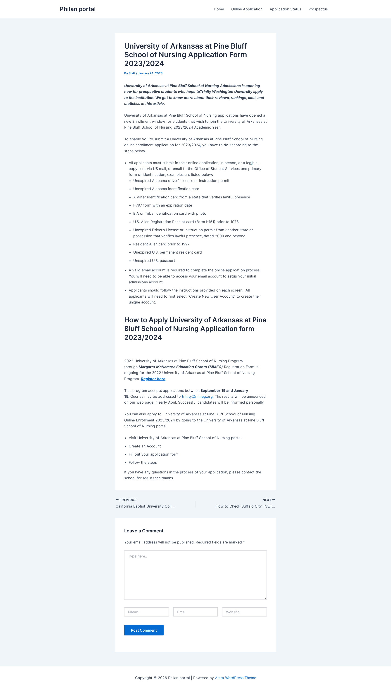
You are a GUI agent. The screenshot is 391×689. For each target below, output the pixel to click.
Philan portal (78, 8)
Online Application (246, 9)
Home (219, 9)
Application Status (285, 9)
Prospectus (318, 9)
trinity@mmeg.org (197, 396)
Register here (153, 378)
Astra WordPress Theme (235, 677)
